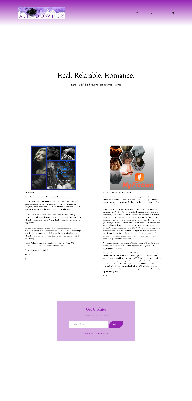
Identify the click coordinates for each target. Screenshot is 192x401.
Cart (171, 13)
